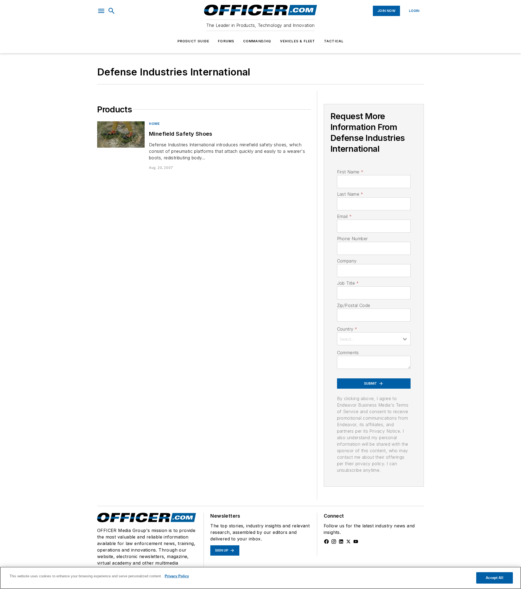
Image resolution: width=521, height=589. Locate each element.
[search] (111, 11)
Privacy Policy (177, 576)
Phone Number (352, 238)
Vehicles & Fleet (297, 41)
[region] (260, 578)
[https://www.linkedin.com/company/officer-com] (341, 541)
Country (347, 329)
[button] (101, 11)
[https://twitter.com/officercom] (348, 541)
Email (344, 216)
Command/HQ (257, 41)
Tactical (334, 41)
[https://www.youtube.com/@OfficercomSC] (355, 541)
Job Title (348, 283)
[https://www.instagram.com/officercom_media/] (333, 541)
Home (154, 124)
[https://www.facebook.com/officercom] (326, 541)
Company (347, 261)
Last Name (350, 194)
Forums (226, 41)
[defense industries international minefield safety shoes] (121, 134)
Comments (348, 352)
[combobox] (374, 338)
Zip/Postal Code (353, 305)
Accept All (494, 578)
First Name (350, 172)
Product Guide (193, 41)
